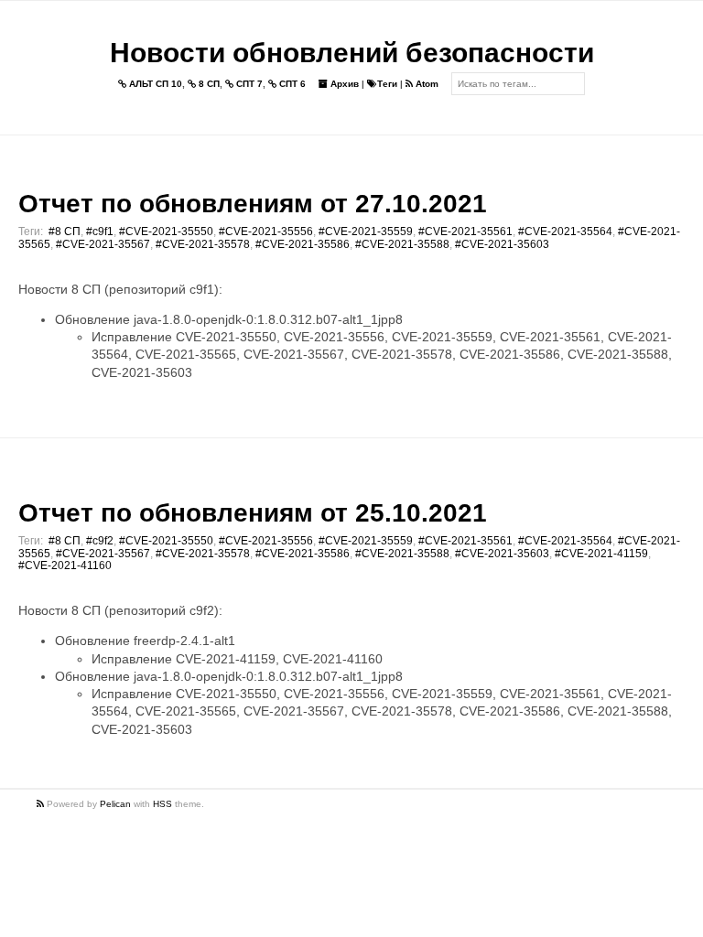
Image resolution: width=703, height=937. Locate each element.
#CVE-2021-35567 (103, 244)
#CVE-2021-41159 (601, 553)
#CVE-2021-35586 (302, 244)
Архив (343, 84)
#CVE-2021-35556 (266, 231)
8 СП (208, 84)
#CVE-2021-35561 (465, 231)
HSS (162, 804)
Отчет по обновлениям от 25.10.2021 (252, 513)
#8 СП (65, 231)
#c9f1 (100, 231)
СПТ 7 (248, 84)
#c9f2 (100, 540)
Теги (387, 84)
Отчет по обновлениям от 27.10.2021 (252, 203)
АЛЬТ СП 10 (154, 84)
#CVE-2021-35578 (203, 244)
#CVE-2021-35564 (565, 231)
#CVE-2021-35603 (502, 244)
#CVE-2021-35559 (366, 231)
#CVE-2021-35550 (166, 231)
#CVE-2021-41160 (65, 565)
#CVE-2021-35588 (402, 244)
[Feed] (42, 804)
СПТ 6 (291, 84)
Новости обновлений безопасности (352, 53)
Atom (425, 84)
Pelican (115, 804)
